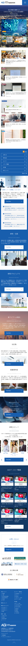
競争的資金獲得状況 (5, 597)
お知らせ (5, 154)
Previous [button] (1, 460)
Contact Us (8, 549)
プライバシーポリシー (6, 636)
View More (8, 201)
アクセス (3, 600)
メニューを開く (25, 2)
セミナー (5, 161)
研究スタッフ (4, 603)
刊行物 (4, 167)
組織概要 (3, 593)
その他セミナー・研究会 (18, 597)
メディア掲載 (6, 164)
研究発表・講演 (4, 615)
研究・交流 (3, 614)
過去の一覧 (24, 173)
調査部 (3, 611)
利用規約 (4, 635)
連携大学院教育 (4, 618)
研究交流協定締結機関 (5, 596)
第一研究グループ (4, 607)
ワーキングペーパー (18, 607)
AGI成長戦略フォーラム (18, 593)
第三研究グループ (4, 610)
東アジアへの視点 (17, 603)
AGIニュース (5, 170)
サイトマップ (5, 633)
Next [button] (26, 460)
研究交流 (5, 157)
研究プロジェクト (5, 605)
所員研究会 (16, 596)
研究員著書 (16, 611)
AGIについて (3, 591)
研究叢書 (16, 610)
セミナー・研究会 (18, 591)
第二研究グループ (4, 608)
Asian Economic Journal (18, 604)
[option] (5, 446)
